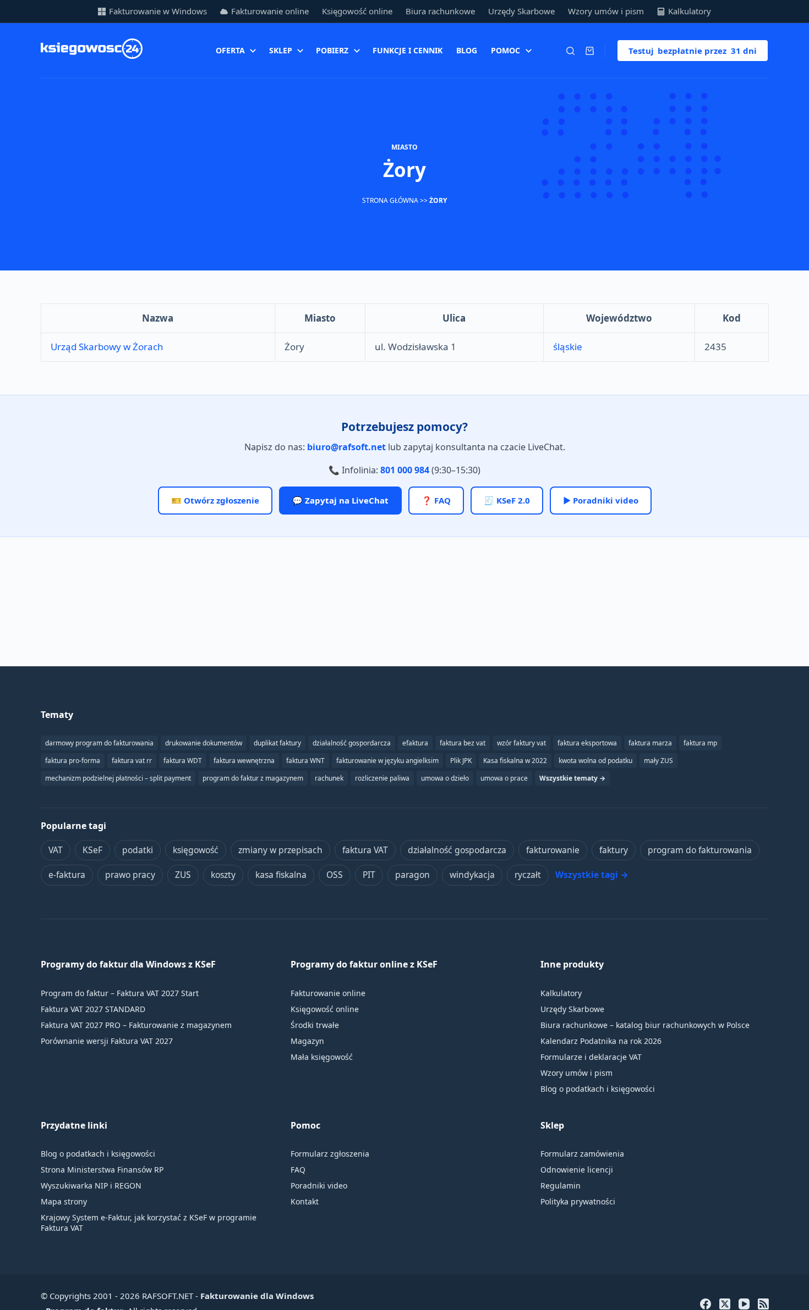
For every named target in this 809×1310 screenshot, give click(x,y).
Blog (466, 50)
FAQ (298, 1169)
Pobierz (332, 50)
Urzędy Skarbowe (521, 10)
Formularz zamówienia (582, 1153)
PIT (369, 875)
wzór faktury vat (521, 743)
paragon (412, 875)
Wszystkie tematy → (572, 778)
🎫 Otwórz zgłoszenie (215, 500)
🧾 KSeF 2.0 (507, 500)
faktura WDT (182, 760)
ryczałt (528, 875)
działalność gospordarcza (352, 743)
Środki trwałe (315, 1025)
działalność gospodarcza (457, 850)
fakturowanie (553, 850)
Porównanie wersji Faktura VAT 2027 (107, 1041)
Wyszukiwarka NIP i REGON (91, 1185)
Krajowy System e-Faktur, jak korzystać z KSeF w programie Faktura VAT (148, 1222)
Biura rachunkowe (440, 10)
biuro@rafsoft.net (346, 447)
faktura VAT (365, 850)
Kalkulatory (689, 10)
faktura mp (700, 743)
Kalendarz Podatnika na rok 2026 (601, 1041)
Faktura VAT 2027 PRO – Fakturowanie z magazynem (136, 1025)
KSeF (92, 850)
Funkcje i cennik (407, 50)
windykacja (472, 875)
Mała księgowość (322, 1057)
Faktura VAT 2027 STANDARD (93, 1009)
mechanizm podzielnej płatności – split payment (118, 778)
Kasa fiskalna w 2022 (515, 760)
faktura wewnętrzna (244, 760)
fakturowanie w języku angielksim (387, 760)
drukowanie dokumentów (203, 743)
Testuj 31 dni (692, 50)
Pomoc (505, 50)
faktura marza (650, 743)
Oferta (230, 50)
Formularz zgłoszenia (330, 1153)
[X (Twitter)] (724, 1303)
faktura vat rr (132, 760)
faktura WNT (305, 760)
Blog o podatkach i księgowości (597, 1089)
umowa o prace (504, 778)
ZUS (183, 875)
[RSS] (763, 1303)
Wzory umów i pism (606, 10)
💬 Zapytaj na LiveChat (340, 500)
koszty (223, 875)
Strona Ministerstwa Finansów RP (102, 1169)
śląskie (567, 346)
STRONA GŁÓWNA (390, 200)
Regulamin (560, 1185)
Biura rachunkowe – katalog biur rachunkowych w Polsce (645, 1025)
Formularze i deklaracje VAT (591, 1057)
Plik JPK (461, 760)
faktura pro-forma (72, 760)
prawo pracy (130, 875)
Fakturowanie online (270, 10)
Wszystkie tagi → (591, 875)
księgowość (195, 850)
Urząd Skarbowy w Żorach (107, 346)
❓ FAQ (436, 500)
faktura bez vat (462, 743)
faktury (613, 850)
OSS (334, 875)
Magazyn (307, 1041)
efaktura (415, 743)
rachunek (329, 778)
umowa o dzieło (445, 778)
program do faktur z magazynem (253, 778)
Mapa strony (64, 1201)
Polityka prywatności (577, 1201)
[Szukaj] (570, 51)
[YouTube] (744, 1303)
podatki (137, 850)
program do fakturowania (700, 850)
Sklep (280, 50)
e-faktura (66, 875)
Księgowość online (357, 10)
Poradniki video (319, 1185)
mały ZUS (658, 760)
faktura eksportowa (587, 743)
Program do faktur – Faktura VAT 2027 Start (120, 993)
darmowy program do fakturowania (99, 743)
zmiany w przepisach (280, 850)
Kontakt (305, 1201)
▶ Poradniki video (600, 500)
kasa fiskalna (281, 875)
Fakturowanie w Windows (158, 10)
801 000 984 (404, 470)
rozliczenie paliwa (382, 778)
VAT (55, 850)
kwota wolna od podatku (595, 760)
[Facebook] (705, 1303)
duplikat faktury (277, 743)
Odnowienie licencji (576, 1169)
